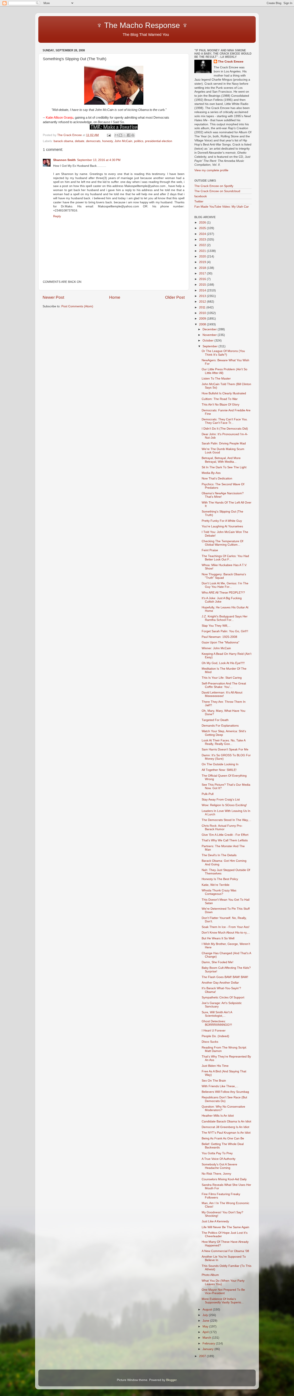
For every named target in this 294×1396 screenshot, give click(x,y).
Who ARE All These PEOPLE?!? (223, 592)
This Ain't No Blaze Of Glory (220, 404)
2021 (203, 251)
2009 (203, 318)
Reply (57, 216)
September (210, 346)
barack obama (63, 141)
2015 (203, 284)
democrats (93, 141)
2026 (203, 222)
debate (79, 141)
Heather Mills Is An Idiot (218, 1115)
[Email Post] (108, 135)
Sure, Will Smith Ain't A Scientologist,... (217, 1014)
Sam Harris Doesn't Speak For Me (225, 749)
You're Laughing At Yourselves (222, 526)
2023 (203, 239)
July (206, 1315)
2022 (203, 245)
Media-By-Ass (211, 473)
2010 (203, 313)
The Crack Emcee (230, 61)
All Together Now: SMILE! (219, 769)
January (208, 1349)
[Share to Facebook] (129, 135)
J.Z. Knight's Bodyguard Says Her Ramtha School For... (225, 618)
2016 (203, 279)
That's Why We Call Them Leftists (225, 840)
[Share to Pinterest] (133, 135)
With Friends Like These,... (220, 1086)
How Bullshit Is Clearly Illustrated (224, 393)
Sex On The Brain (214, 1080)
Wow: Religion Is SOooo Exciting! (224, 805)
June (206, 1320)
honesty (107, 141)
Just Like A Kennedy (215, 1221)
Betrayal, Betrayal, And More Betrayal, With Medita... (221, 459)
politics (138, 141)
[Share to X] (124, 135)
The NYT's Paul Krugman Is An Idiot (226, 1132)
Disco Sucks (210, 1041)
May (206, 1326)
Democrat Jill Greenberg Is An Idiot (225, 1127)
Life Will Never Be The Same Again (225, 1227)
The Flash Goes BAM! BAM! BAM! (225, 977)
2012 (203, 301)
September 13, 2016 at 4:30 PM (99, 160)
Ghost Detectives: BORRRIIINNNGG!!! (217, 1023)
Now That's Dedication (217, 478)
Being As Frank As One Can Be (223, 1138)
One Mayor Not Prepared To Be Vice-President (223, 1291)
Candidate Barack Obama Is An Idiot (226, 1121)
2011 (202, 307)
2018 (203, 267)
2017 (203, 273)
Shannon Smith (64, 160)
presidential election (158, 141)
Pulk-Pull (208, 794)
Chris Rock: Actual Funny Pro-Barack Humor (222, 827)
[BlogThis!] (120, 135)
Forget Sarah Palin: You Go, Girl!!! (225, 631)
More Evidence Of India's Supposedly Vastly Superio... (223, 1300)
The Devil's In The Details (219, 855)
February (209, 1343)
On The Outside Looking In (220, 764)
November (210, 335)
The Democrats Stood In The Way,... (226, 820)
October (208, 340)
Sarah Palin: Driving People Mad (224, 443)
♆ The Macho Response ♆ (116, 25)
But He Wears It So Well (218, 938)
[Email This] (116, 135)
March (207, 1337)
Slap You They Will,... (216, 625)
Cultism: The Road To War (220, 399)
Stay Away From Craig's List (221, 799)
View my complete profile (211, 170)
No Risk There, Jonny (216, 1173)
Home (114, 297)
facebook (200, 196)
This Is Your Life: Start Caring (222, 677)
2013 (203, 296)
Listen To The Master (216, 378)
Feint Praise (210, 550)
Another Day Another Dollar (220, 982)
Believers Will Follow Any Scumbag (225, 1091)
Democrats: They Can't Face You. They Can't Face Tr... (225, 421)
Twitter (198, 201)
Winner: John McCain (216, 648)
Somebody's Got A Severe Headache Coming (219, 1166)
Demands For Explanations (220, 725)
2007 (203, 1356)
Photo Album (210, 1275)
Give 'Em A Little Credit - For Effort (225, 834)
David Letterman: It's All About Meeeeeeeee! (222, 694)
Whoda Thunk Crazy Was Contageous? (219, 892)
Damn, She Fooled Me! (217, 962)
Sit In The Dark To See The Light (224, 467)
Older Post (175, 297)
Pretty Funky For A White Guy (222, 520)
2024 (203, 234)
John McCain (123, 141)
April (206, 1332)
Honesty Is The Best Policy (220, 879)
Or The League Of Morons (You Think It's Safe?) (223, 352)
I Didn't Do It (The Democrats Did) (225, 428)
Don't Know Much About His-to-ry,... (226, 932)
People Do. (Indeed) (215, 1036)
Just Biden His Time (215, 1065)
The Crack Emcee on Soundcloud (217, 191)
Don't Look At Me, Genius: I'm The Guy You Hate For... (225, 585)
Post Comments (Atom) (77, 306)
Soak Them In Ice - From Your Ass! (225, 927)
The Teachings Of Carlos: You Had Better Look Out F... (225, 557)
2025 (203, 228)
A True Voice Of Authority (218, 1158)
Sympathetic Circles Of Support (223, 997)
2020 (203, 256)
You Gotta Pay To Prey (217, 1153)
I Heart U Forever (214, 1030)
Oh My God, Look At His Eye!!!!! (223, 663)
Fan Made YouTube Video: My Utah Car (221, 206)
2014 (203, 290)
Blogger (171, 1380)
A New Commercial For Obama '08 (225, 1251)
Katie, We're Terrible (215, 884)
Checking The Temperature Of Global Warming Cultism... (222, 543)
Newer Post (53, 297)
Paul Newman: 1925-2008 (219, 636)
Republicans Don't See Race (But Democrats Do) (224, 1099)
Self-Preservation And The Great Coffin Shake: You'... (224, 685)
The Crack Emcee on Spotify (213, 186)
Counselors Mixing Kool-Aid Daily (224, 1179)
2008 (203, 324)
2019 (203, 262)
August (208, 1309)
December (210, 329)
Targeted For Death (215, 720)
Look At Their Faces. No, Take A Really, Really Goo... (223, 742)
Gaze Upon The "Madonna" (220, 642)
